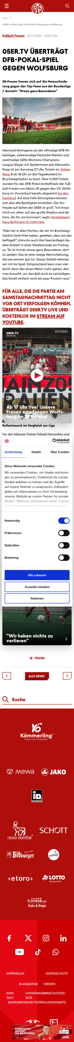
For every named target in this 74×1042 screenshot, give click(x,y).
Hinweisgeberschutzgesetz (45, 995)
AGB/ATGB (29, 984)
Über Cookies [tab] (60, 452)
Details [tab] (36, 452)
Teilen (39, 658)
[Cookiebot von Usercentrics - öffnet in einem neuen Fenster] (52, 441)
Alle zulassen (37, 575)
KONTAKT (10, 995)
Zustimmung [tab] (13, 452)
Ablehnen (37, 598)
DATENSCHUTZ (57, 973)
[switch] (63, 533)
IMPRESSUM (15, 973)
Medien (49, 984)
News (5, 18)
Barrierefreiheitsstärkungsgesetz (37, 1002)
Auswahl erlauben (37, 586)
